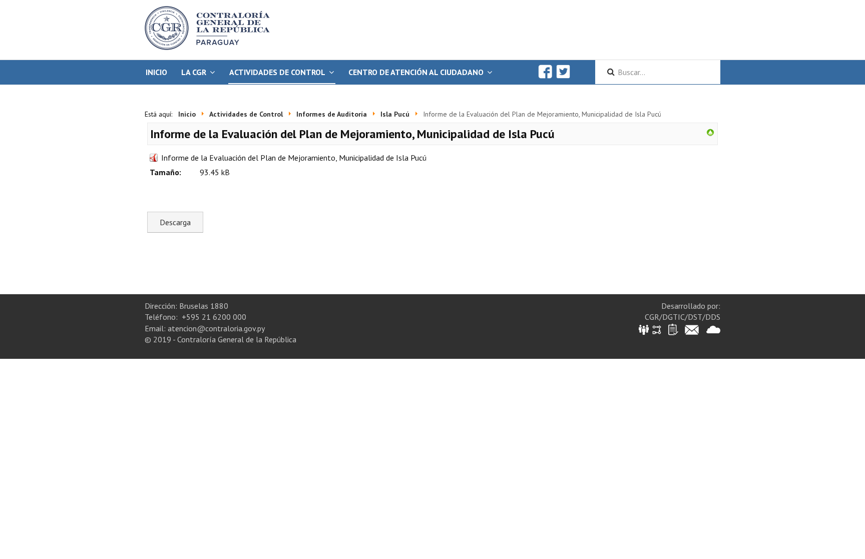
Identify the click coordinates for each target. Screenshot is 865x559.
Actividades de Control (277, 72)
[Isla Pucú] (710, 132)
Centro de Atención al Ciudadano (416, 72)
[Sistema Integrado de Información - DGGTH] (644, 329)
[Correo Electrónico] (692, 329)
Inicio (156, 72)
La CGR (193, 72)
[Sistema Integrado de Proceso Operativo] (657, 329)
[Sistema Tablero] (672, 329)
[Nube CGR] (713, 329)
